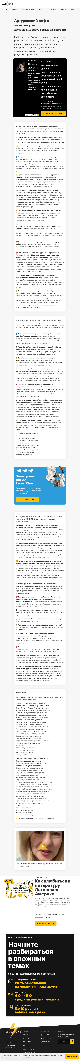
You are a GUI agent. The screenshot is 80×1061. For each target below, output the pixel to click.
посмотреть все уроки (53, 113)
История (5, 9)
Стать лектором (29, 1049)
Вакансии (27, 1045)
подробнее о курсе (46, 923)
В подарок (27, 1041)
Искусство (74, 9)
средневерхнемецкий (47, 323)
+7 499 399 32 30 (11, 1047)
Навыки (53, 9)
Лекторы (26, 1038)
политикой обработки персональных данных (35, 1058)
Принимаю (72, 1057)
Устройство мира (28, 9)
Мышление (42, 9)
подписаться (27, 499)
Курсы (25, 1034)
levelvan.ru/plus (56, 108)
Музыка (63, 9)
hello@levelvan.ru (12, 1042)
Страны (14, 9)
